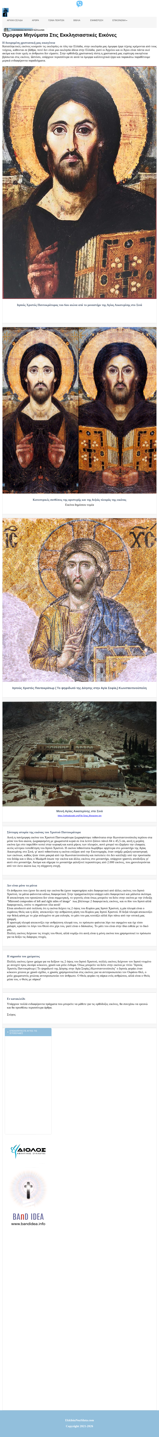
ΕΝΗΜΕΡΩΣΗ (96, 20)
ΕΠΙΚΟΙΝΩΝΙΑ (119, 20)
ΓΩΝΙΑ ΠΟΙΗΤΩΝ (56, 20)
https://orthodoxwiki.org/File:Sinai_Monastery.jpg (79, 815)
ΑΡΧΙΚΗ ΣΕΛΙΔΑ (15, 20)
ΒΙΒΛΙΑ (76, 20)
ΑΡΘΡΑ (35, 20)
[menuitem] (14, 22)
